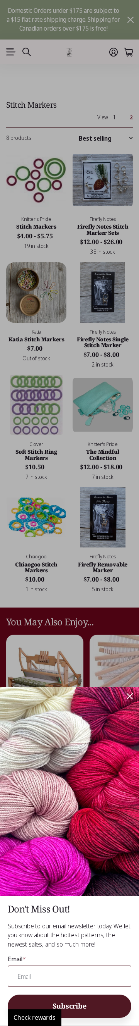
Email (17, 959)
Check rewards (35, 1017)
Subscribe (69, 1006)
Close (129, 696)
